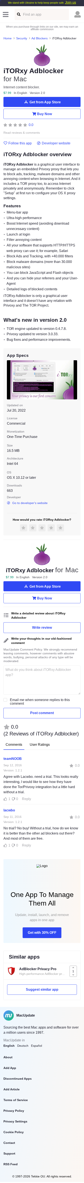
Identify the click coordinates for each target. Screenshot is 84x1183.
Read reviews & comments (21, 133)
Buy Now (44, 114)
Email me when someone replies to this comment (40, 701)
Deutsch (22, 1045)
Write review (42, 627)
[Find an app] (18, 14)
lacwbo (9, 810)
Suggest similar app (42, 989)
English (9, 1045)
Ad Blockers (39, 38)
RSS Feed (10, 1164)
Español (36, 1045)
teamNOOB (12, 758)
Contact (9, 1143)
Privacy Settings (15, 1121)
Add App (9, 1068)
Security (21, 38)
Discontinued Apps (17, 1079)
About (7, 1057)
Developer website (56, 143)
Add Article (11, 1089)
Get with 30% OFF (42, 932)
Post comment (42, 713)
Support (9, 1153)
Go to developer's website (30, 503)
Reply (26, 799)
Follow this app (20, 143)
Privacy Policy (13, 1111)
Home (7, 38)
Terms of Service (15, 1100)
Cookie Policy (13, 1132)
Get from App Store (45, 102)
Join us (70, 2)
